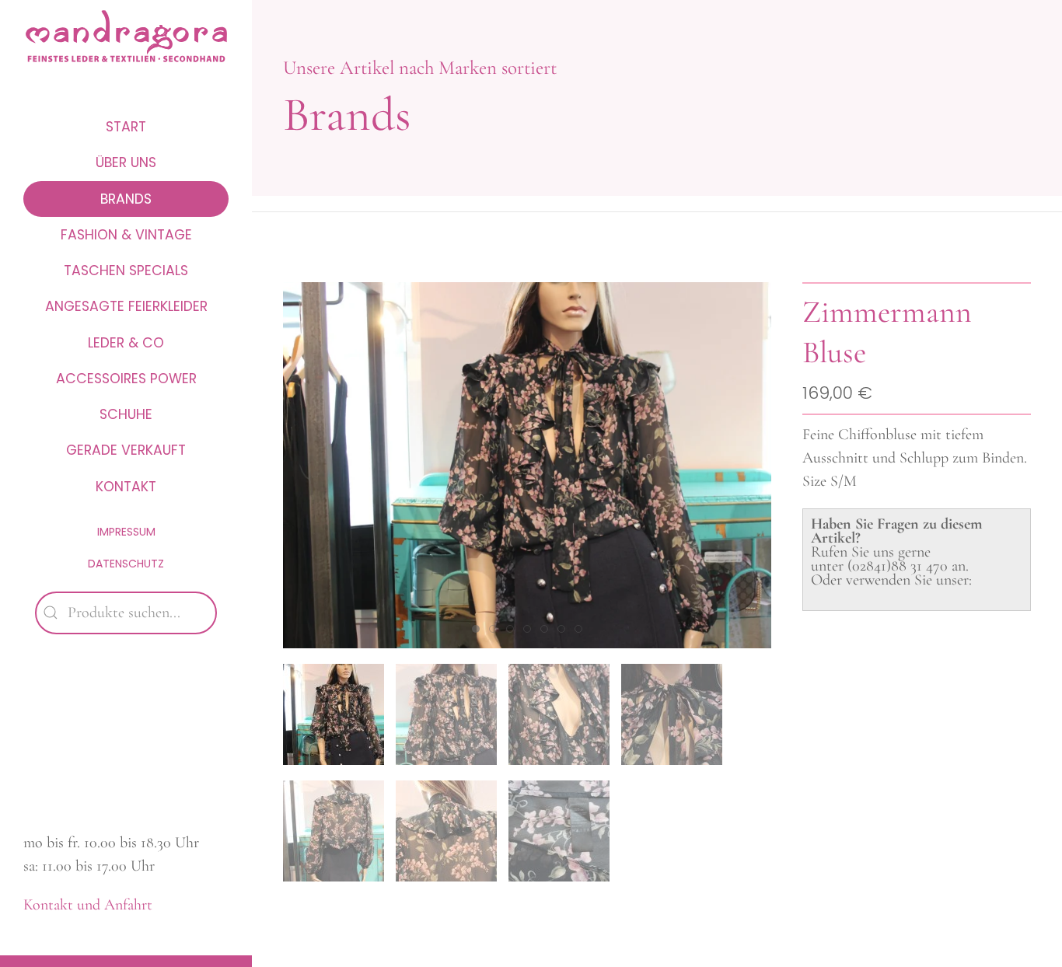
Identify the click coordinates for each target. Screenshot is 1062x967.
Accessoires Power (126, 378)
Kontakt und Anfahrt (87, 904)
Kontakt (126, 486)
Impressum (126, 531)
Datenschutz (126, 563)
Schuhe (126, 414)
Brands (126, 199)
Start (126, 126)
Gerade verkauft (126, 450)
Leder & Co (126, 342)
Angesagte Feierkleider (126, 306)
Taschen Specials (126, 270)
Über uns (126, 162)
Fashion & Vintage (126, 234)
